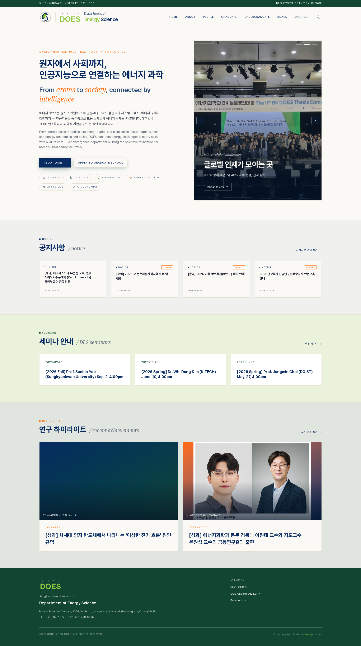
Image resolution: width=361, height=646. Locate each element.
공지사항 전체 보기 (307, 250)
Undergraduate (257, 16)
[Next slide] (315, 120)
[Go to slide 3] (314, 44)
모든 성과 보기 (309, 431)
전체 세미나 (311, 343)
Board (282, 16)
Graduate (229, 16)
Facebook (236, 600)
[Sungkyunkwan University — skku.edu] (45, 17)
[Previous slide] (200, 120)
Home (173, 16)
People (208, 16)
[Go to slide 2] (307, 44)
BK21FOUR (302, 16)
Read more (215, 186)
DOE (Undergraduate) (243, 593)
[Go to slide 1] (299, 44)
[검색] (318, 16)
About (190, 16)
